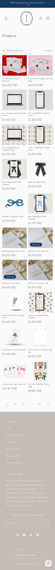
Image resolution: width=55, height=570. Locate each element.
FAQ (8, 428)
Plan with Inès (31, 564)
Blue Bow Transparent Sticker (12, 217)
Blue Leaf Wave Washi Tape (38, 283)
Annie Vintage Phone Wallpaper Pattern (39, 149)
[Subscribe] (45, 523)
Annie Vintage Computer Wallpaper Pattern (10, 149)
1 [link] (7, 404)
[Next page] (48, 404)
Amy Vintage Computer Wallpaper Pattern (14, 114)
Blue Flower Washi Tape (10, 283)
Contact (10, 442)
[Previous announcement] (5, 4)
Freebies (10, 421)
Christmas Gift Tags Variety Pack (14, 384)
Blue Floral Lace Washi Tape (38, 251)
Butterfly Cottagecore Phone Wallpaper (38, 316)
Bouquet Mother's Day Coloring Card (13, 316)
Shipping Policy (14, 456)
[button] (6, 18)
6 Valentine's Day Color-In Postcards (11, 80)
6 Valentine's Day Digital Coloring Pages (40, 80)
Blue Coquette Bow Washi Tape (13, 251)
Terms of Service (14, 463)
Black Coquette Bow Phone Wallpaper (11, 183)
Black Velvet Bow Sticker (37, 182)
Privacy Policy (13, 449)
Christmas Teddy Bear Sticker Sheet (38, 385)
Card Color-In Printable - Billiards (14, 350)
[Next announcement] (49, 4)
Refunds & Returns (16, 435)
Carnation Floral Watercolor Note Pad (40, 351)
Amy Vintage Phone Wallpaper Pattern (39, 114)
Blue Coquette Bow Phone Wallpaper (37, 218)
